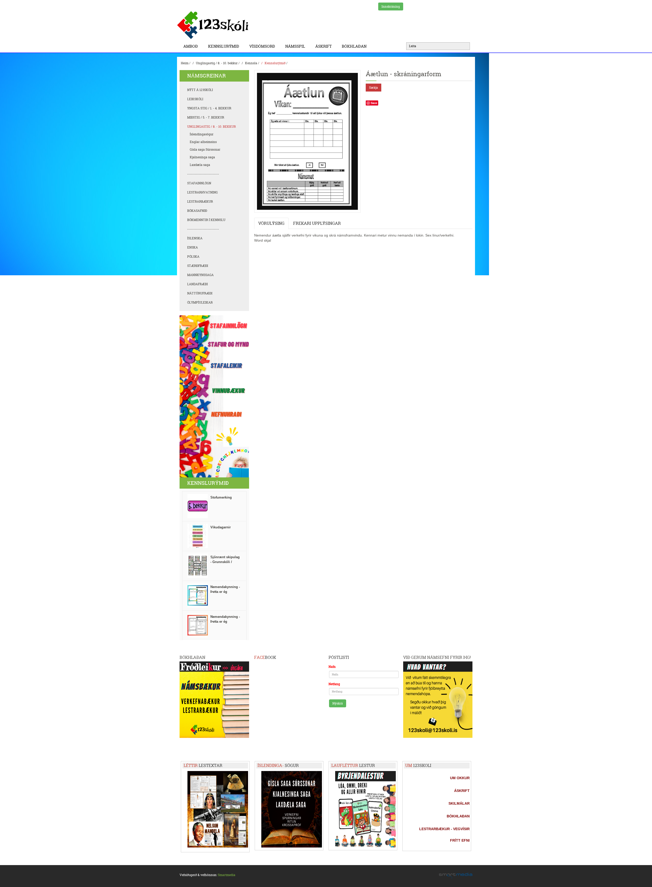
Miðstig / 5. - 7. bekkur (205, 117)
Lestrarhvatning (202, 192)
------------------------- (203, 174)
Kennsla (251, 63)
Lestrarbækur (200, 201)
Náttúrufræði (199, 293)
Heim (184, 63)
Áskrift (323, 46)
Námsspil (295, 46)
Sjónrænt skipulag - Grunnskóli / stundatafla (225, 562)
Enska (192, 247)
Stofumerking (221, 497)
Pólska (193, 256)
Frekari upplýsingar (317, 223)
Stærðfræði (197, 266)
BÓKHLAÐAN (354, 46)
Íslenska (194, 238)
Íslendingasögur (201, 134)
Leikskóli (195, 99)
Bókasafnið (197, 210)
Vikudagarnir (220, 527)
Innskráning (391, 6)
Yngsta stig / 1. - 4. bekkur (209, 108)
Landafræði (197, 284)
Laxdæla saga (200, 165)
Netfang (334, 684)
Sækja (373, 87)
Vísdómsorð (262, 46)
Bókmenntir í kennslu (206, 220)
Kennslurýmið (223, 46)
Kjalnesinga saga (202, 157)
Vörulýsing (271, 223)
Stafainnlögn (199, 183)
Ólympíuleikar (200, 302)
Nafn (332, 666)
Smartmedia (226, 875)
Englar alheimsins (203, 142)
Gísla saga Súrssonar (205, 149)
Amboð (190, 46)
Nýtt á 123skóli (200, 90)
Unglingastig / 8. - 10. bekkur (217, 63)
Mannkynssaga (200, 275)
